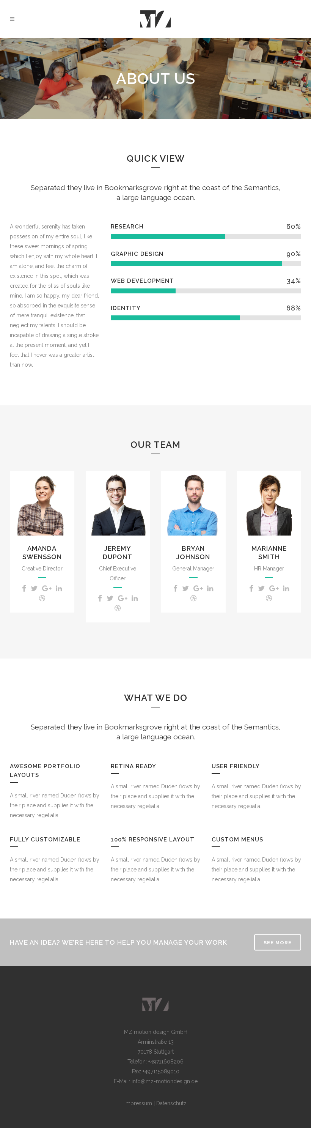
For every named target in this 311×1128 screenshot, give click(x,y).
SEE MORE (278, 942)
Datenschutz (171, 1103)
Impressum (139, 1103)
